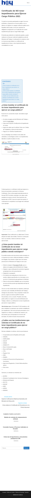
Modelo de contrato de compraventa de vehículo (15, 418)
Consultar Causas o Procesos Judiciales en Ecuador (15, 427)
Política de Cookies (11, 492)
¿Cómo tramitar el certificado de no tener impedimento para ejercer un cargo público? (10, 87)
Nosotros (27, 492)
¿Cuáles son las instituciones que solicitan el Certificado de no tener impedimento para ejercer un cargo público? (10, 98)
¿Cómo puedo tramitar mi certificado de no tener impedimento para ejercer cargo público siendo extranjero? (11, 92)
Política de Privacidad (19, 492)
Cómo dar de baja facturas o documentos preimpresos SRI (15, 437)
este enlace (11, 121)
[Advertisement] (15, 63)
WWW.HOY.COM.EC (18, 494)
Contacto (4, 492)
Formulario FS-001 (17, 265)
